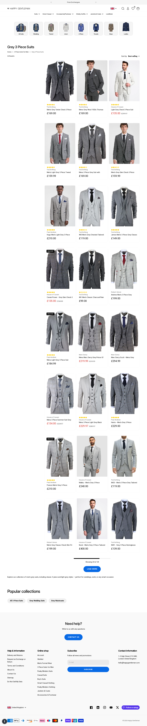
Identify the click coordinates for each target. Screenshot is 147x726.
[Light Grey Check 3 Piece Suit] (124, 80)
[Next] (96, 2)
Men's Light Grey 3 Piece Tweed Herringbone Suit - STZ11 (59, 172)
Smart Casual (47, 14)
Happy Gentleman (134, 720)
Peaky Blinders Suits (45, 671)
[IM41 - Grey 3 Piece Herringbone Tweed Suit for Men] (124, 518)
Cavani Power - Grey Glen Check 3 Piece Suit (60, 297)
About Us (10, 670)
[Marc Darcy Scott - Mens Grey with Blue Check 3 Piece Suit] (124, 331)
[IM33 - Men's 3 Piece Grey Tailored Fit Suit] (124, 456)
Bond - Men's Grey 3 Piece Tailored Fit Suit (92, 545)
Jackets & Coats (95, 14)
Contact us (73, 637)
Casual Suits (42, 675)
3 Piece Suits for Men (45, 667)
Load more (92, 569)
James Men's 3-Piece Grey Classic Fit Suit (124, 235)
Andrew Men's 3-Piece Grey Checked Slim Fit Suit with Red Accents (122, 295)
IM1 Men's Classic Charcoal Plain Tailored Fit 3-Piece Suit (91, 297)
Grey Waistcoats (57, 601)
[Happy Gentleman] (18, 8)
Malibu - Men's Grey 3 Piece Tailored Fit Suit (89, 483)
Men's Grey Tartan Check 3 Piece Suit (59, 110)
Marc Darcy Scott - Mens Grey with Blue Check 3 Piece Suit (122, 357)
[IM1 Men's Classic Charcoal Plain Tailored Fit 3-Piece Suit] (92, 268)
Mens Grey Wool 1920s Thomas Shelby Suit (91, 110)
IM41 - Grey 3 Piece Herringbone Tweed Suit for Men (123, 545)
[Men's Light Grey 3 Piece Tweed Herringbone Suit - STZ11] (60, 143)
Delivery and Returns (15, 655)
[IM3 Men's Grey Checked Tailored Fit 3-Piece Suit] (92, 206)
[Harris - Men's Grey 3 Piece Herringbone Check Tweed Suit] (124, 393)
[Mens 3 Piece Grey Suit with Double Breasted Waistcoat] (92, 143)
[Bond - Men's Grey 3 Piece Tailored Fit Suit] (92, 518)
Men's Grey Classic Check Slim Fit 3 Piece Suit (59, 545)
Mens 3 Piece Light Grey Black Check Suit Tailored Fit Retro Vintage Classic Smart (90, 422)
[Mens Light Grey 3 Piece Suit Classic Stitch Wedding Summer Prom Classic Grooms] (60, 331)
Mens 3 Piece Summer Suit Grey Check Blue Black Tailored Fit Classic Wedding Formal (59, 420)
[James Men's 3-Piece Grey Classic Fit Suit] (124, 206)
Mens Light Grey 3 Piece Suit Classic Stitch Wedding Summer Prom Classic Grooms (59, 360)
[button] (51, 105)
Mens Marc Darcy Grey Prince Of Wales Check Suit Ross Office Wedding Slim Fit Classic (91, 357)
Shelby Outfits (80, 14)
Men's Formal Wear (44, 663)
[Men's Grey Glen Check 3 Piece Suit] (124, 143)
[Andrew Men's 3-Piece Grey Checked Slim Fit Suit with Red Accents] (124, 268)
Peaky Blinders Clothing (46, 687)
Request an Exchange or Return (16, 660)
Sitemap (10, 678)
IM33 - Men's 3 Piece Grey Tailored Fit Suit (124, 483)
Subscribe (88, 669)
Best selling (132, 56)
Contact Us (11, 674)
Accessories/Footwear (64, 14)
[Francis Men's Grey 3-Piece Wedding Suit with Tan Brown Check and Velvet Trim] (60, 456)
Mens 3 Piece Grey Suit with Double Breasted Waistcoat (89, 172)
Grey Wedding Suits (37, 601)
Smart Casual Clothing (45, 683)
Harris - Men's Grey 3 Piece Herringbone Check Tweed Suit (122, 422)
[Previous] (51, 2)
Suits (36, 14)
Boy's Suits (41, 679)
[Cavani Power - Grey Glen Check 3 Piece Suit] (60, 268)
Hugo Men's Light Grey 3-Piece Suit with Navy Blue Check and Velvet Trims (58, 235)
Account (40, 655)
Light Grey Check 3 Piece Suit (122, 110)
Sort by (124, 56)
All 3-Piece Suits (16, 601)
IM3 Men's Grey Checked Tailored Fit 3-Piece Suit (91, 235)
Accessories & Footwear (46, 695)
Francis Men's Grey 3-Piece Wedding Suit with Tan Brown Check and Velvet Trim (58, 485)
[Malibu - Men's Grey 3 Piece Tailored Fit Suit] (92, 456)
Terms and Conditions (15, 666)
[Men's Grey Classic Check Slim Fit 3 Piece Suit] (60, 518)
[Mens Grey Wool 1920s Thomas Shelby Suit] (92, 80)
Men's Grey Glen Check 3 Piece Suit (122, 172)
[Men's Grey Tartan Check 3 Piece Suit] (60, 80)
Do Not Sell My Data (14, 682)
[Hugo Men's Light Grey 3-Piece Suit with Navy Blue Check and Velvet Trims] (60, 206)
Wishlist (40, 659)
